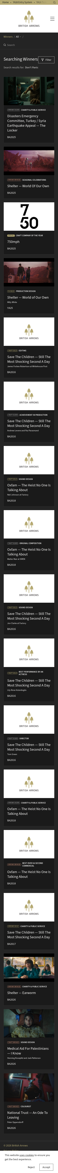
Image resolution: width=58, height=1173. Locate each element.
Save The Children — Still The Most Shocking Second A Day (29, 359)
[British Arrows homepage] (29, 19)
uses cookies (26, 1155)
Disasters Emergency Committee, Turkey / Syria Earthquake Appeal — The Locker (26, 123)
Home (5, 2)
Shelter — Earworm (21, 992)
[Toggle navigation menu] (52, 19)
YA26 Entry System (22, 2)
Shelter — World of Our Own (28, 297)
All (17, 36)
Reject (31, 1167)
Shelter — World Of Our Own (28, 186)
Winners (8, 36)
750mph (13, 241)
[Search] (54, 2)
